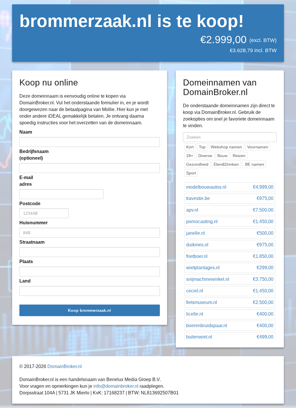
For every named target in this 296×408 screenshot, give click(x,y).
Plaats (26, 261)
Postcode (28, 203)
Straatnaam (28, 242)
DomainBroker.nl (64, 366)
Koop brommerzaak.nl (89, 310)
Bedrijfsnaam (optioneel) (28, 155)
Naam (25, 132)
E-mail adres (26, 181)
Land (25, 280)
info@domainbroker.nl (115, 386)
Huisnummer (28, 222)
